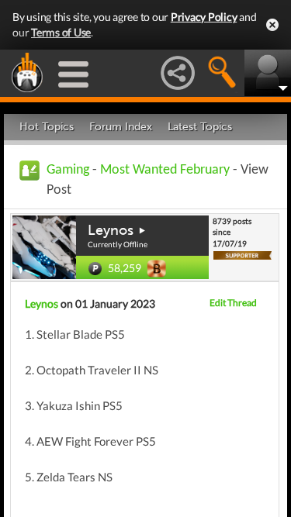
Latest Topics (200, 126)
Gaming (68, 170)
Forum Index (120, 126)
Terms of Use (61, 32)
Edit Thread (233, 302)
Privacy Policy (204, 16)
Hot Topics (46, 126)
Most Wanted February (166, 170)
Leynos (110, 230)
